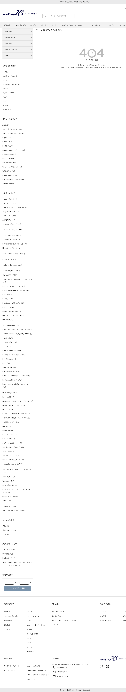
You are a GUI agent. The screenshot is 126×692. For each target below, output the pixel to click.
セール (7, 55)
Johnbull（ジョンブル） (9, 367)
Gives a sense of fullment (12, 351)
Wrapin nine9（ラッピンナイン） (13, 167)
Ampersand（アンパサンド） (11, 224)
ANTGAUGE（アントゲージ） (11, 235)
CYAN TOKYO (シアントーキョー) (13, 254)
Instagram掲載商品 (11, 616)
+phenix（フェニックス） (10, 496)
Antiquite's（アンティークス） (12, 230)
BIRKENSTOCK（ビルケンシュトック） (14, 244)
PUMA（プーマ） (7, 430)
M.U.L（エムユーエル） (9, 409)
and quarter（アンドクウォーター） (13, 133)
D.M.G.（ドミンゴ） (8, 295)
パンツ (4, 80)
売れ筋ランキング (11, 49)
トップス (5, 72)
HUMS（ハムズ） (7, 146)
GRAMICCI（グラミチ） (9, 342)
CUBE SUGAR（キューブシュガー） (13, 286)
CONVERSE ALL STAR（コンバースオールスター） (17, 280)
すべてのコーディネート (10, 550)
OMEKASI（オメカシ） (9, 163)
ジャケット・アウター (9, 93)
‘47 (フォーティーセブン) (10, 212)
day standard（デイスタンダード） (13, 179)
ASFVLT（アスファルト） (9, 220)
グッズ (4, 97)
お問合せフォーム (61, 676)
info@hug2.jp (60, 671)
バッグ (4, 101)
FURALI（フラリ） (7, 320)
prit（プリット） (7, 426)
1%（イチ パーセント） (9, 203)
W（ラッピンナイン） (8, 171)
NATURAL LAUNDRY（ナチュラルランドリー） (17, 414)
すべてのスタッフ (8, 554)
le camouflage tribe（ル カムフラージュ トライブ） (17, 385)
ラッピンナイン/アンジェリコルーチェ (74, 25)
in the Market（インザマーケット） (13, 150)
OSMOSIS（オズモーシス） (11, 422)
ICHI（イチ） (6, 363)
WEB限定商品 (21, 25)
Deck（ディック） (7, 299)
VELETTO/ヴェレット (9, 506)
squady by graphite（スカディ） (13, 464)
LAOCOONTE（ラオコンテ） (11, 371)
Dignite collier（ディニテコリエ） (13, 303)
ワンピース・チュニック (9, 76)
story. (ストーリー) (8, 451)
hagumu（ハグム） (8, 137)
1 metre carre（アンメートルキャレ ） (14, 207)
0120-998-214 (60, 667)
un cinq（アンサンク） (9, 485)
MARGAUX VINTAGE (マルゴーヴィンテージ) (17, 401)
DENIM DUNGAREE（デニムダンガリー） (15, 290)
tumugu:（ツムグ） (8, 481)
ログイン (103, 612)
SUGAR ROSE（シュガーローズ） (13, 460)
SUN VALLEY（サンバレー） (11, 456)
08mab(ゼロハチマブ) (10, 199)
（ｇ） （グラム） (6, 346)
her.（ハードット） (8, 142)
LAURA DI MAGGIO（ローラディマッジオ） (16, 376)
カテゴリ (111, 25)
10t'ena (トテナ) (8, 184)
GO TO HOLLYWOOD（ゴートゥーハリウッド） (17, 330)
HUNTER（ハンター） (9, 359)
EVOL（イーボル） (8, 307)
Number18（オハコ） (9, 154)
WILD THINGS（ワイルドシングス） (13, 510)
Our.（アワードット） (8, 158)
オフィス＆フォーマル (9, 530)
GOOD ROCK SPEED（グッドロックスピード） (17, 334)
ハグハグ (53, 25)
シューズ (5, 105)
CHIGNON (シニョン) (9, 259)
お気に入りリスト (105, 621)
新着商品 (7, 25)
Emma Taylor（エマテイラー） (12, 311)
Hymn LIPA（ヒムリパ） (9, 175)
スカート (5, 89)
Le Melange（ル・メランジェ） (12, 380)
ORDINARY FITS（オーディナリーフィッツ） (16, 418)
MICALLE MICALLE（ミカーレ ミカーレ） (15, 405)
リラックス (5, 526)
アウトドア (5, 534)
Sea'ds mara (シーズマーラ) (12, 443)
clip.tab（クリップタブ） (10, 275)
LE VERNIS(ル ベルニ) (10, 393)
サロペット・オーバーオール (11, 84)
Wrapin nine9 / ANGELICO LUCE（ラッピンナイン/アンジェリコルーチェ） (17, 564)
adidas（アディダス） (9, 216)
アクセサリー (6, 110)
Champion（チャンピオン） (11, 271)
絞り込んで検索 (18, 588)
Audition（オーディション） (11, 240)
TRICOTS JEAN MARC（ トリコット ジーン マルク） (17, 471)
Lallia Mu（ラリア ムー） (10, 397)
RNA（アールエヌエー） (9, 435)
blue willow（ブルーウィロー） (12, 248)
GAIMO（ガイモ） (7, 338)
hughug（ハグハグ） (9, 558)
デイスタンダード (97, 25)
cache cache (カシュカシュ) (12, 265)
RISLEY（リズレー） (8, 439)
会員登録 (103, 616)
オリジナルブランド (58, 612)
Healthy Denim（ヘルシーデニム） (13, 355)
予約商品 (32, 25)
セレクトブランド (57, 616)
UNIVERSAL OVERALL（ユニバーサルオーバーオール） (17, 491)
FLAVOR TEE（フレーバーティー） (13, 316)
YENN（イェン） (7, 501)
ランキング (42, 25)
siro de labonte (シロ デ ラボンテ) (14, 447)
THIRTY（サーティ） (8, 477)
